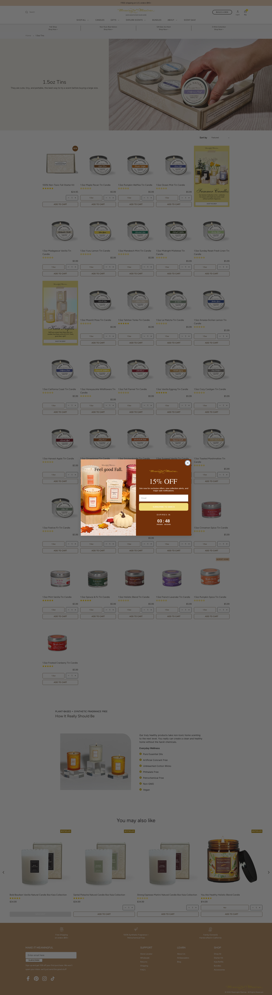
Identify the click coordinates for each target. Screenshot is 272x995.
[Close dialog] (187, 462)
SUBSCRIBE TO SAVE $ (164, 507)
